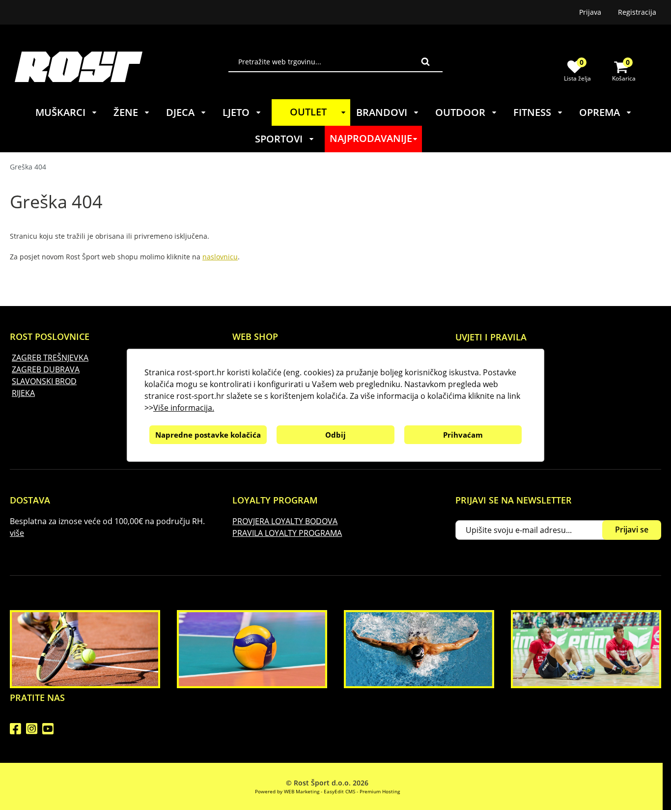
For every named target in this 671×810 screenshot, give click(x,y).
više (17, 533)
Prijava (590, 12)
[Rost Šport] (121, 67)
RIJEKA (23, 393)
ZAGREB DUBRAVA (46, 369)
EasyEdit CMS (339, 791)
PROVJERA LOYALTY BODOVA (284, 521)
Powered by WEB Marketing (287, 791)
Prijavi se (631, 529)
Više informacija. (183, 407)
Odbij (335, 435)
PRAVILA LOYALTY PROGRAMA (287, 533)
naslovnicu (220, 256)
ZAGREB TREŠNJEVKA (50, 357)
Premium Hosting (380, 791)
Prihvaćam (463, 435)
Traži (425, 61)
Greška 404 (28, 166)
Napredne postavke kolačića (208, 435)
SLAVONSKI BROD (44, 381)
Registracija (637, 12)
